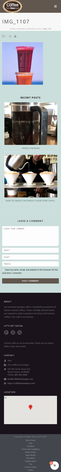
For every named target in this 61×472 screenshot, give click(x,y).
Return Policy (30, 452)
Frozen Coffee (30, 467)
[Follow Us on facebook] (6, 332)
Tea (30, 464)
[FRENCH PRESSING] (30, 123)
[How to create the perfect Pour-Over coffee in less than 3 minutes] (30, 176)
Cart (30, 443)
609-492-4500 (20, 375)
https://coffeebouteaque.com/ (21, 383)
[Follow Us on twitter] (19, 332)
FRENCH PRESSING (31, 148)
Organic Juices (30, 461)
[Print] (16, 36)
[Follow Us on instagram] (13, 332)
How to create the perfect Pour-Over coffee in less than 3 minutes (31, 201)
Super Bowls (30, 455)
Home (12, 29)
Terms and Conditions (30, 449)
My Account (30, 440)
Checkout (30, 446)
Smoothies (30, 458)
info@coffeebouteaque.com (20, 379)
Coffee (30, 470)
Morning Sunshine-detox (29, 29)
